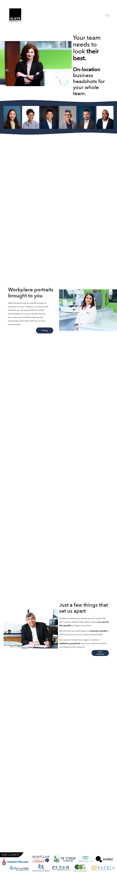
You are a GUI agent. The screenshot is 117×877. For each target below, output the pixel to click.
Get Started (100, 653)
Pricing (45, 330)
